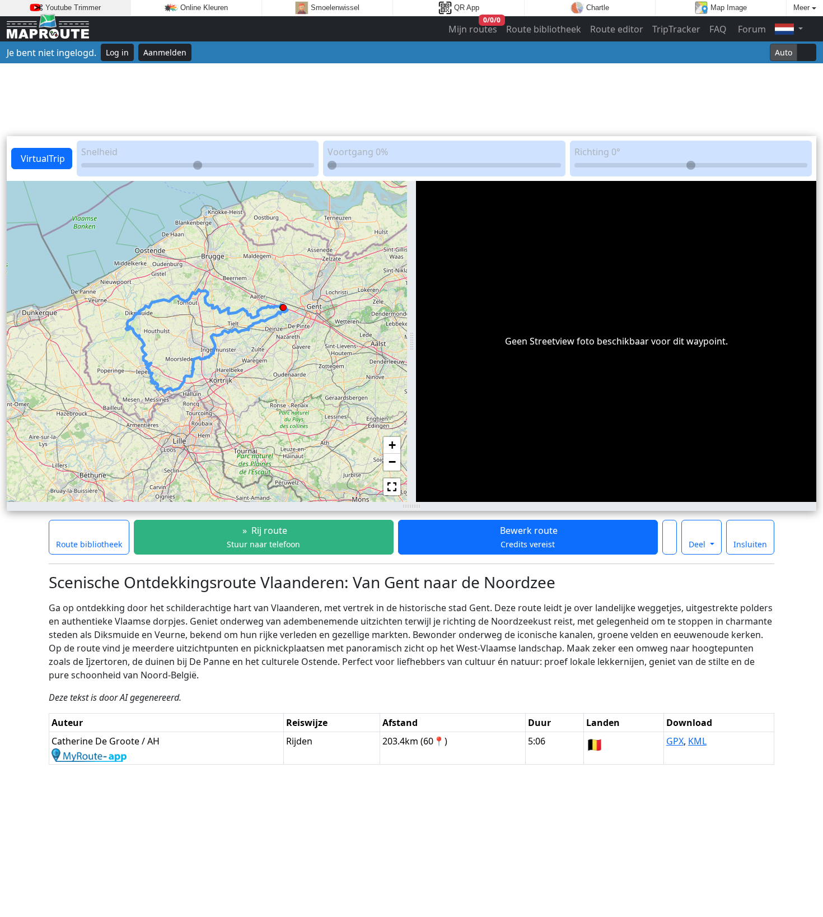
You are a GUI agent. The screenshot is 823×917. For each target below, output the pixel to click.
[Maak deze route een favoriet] (669, 537)
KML (697, 741)
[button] (283, 305)
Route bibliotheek (543, 29)
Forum (751, 29)
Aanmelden (164, 52)
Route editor (616, 29)
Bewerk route (528, 537)
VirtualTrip (41, 158)
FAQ (718, 29)
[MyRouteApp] (89, 754)
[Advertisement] (411, 100)
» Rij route (263, 537)
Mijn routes (473, 26)
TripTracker (676, 29)
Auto (783, 52)
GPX (675, 741)
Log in (117, 52)
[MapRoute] (48, 28)
